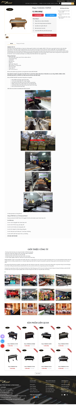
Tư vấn (44, 3)
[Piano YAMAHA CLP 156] (63, 359)
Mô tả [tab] (11, 43)
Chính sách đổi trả (65, 386)
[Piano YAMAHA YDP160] (63, 337)
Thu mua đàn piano (50, 388)
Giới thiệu (27, 3)
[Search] (72, 3)
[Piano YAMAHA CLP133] (46, 359)
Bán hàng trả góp (65, 388)
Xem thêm (38, 373)
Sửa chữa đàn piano (50, 384)
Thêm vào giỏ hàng (47, 35)
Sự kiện (56, 3)
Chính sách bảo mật (65, 384)
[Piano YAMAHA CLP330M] (30, 337)
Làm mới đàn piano (50, 386)
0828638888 (72, 1)
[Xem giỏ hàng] (59, 3)
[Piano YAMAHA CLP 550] (30, 359)
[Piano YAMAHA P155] (13, 359)
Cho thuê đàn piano (50, 391)
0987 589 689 (10, 390)
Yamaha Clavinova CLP (34, 391)
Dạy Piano (48, 3)
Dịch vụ (52, 3)
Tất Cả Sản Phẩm (33, 3)
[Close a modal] (1, 202)
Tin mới (41, 3)
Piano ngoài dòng (33, 390)
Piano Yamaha (33, 386)
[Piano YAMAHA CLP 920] (13, 337)
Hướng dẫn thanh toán (66, 391)
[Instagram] (62, 394)
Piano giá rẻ (32, 384)
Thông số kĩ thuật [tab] (20, 43)
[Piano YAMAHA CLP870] (46, 337)
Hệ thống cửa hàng (61, 1)
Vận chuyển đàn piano (50, 390)
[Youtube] (64, 394)
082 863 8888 (9, 389)
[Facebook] (67, 394)
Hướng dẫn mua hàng (66, 390)
